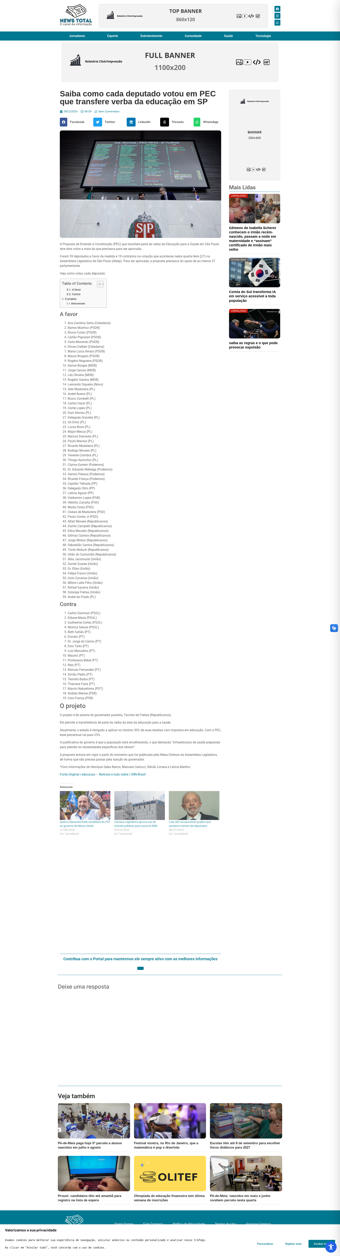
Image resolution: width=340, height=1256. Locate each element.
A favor (76, 289)
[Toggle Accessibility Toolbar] (331, 1247)
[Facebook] (277, 9)
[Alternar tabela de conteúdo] (98, 284)
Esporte (112, 36)
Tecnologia (263, 36)
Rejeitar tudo (293, 1243)
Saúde (228, 36)
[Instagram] (277, 16)
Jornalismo (77, 36)
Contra (76, 294)
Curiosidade (193, 36)
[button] (73, 122)
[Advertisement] (140, 895)
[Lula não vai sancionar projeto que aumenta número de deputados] (194, 805)
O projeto (71, 299)
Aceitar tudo (322, 1243)
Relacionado (78, 303)
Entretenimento (151, 36)
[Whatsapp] (277, 23)
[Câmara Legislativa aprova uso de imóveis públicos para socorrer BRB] (139, 805)
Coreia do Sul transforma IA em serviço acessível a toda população (252, 296)
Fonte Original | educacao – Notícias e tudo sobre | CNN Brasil (103, 774)
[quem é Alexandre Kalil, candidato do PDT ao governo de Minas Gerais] (85, 805)
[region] (170, 1240)
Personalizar (265, 1243)
